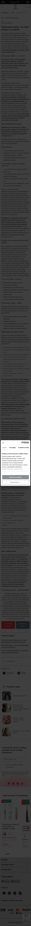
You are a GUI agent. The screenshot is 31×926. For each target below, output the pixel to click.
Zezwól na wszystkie (15, 477)
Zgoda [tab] (4, 447)
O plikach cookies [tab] (23, 447)
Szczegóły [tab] (12, 447)
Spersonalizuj (14, 482)
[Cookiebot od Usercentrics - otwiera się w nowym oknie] (22, 443)
